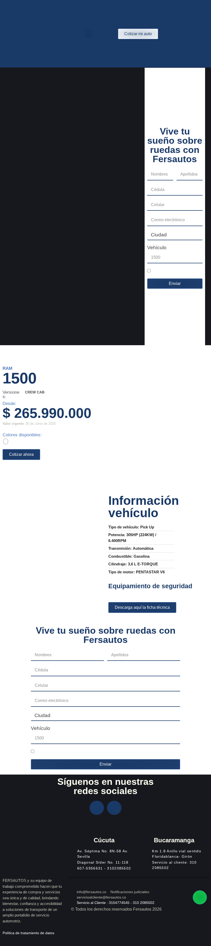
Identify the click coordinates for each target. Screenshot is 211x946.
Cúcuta (104, 840)
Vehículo (156, 247)
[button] (88, 34)
